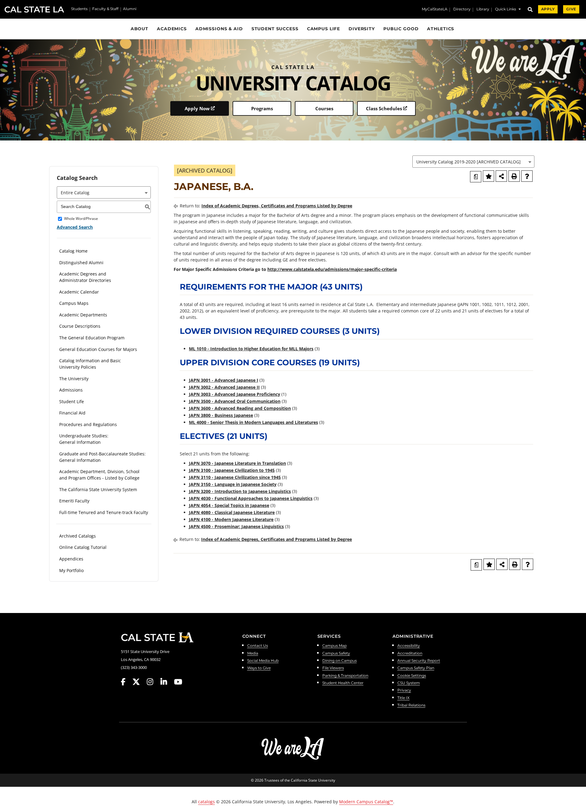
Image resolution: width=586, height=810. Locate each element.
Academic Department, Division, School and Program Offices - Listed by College (99, 475)
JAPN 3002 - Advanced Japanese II (224, 387)
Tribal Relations (411, 705)
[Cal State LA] (157, 637)
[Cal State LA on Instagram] (153, 681)
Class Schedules (384, 108)
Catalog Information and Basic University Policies (90, 364)
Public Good (401, 28)
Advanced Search (75, 227)
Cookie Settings (411, 676)
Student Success (274, 28)
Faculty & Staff (105, 9)
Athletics (440, 28)
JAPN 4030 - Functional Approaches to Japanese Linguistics (251, 498)
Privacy (404, 690)
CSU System (408, 683)
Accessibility (408, 646)
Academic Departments (83, 315)
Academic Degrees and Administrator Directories (85, 277)
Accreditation (409, 653)
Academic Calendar (79, 292)
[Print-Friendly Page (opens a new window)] (514, 176)
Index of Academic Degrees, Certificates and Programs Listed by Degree (276, 206)
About (139, 28)
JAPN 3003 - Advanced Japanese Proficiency (234, 394)
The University (74, 378)
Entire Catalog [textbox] (75, 192)
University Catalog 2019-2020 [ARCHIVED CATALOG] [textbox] (468, 162)
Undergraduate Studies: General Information (83, 439)
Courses (324, 108)
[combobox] (473, 161)
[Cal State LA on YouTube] (178, 681)
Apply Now (197, 108)
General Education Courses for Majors (98, 349)
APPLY (548, 9)
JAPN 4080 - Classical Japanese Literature (232, 512)
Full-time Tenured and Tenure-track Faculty (103, 512)
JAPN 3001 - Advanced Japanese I (223, 380)
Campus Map (334, 646)
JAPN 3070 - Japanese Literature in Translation (237, 463)
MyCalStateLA (434, 9)
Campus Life (323, 28)
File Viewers (333, 668)
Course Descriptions (79, 326)
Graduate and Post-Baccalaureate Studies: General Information (102, 457)
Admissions (71, 390)
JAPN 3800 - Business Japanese (221, 415)
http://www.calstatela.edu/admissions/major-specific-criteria (332, 269)
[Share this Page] (501, 176)
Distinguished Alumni (81, 262)
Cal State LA (34, 9)
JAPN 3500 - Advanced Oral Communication (234, 401)
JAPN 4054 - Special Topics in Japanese (229, 505)
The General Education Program (92, 338)
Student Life (71, 401)
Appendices (71, 559)
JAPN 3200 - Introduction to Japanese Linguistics (240, 491)
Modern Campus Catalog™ (366, 802)
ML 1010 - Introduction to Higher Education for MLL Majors (251, 349)
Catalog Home (73, 251)
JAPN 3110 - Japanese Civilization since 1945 (235, 477)
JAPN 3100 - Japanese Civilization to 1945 (232, 470)
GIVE (571, 9)
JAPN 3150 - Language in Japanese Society (233, 484)
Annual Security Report (418, 661)
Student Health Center (343, 683)
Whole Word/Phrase (81, 218)
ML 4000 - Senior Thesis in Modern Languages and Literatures (253, 422)
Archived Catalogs (77, 536)
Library (482, 9)
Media (252, 653)
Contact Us (257, 646)
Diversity (362, 28)
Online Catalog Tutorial (83, 547)
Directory (462, 9)
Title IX (403, 698)
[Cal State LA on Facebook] (126, 681)
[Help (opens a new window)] (527, 176)
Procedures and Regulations (88, 424)
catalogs (206, 802)
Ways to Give (259, 668)
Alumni (129, 9)
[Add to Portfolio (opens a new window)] (488, 176)
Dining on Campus (339, 661)
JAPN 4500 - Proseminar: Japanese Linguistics (236, 526)
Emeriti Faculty (74, 501)
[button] (508, 10)
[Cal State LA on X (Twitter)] (139, 681)
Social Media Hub (263, 661)
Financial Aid (72, 413)
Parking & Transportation (345, 676)
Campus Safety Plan (415, 668)
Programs (262, 108)
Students (79, 9)
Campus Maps (74, 303)
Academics (172, 28)
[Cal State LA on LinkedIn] (167, 681)
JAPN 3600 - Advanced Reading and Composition (240, 408)
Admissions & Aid (219, 28)
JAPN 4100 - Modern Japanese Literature (231, 519)
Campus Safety (336, 653)
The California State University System (98, 489)
